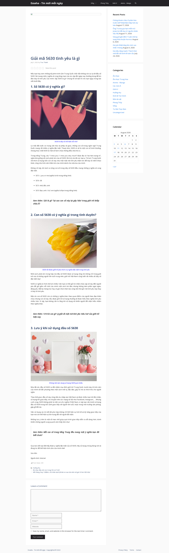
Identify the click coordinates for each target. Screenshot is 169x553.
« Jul (114, 166)
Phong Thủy (105, 3)
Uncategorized (118, 112)
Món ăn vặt (117, 99)
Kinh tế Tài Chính (119, 96)
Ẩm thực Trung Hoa (120, 79)
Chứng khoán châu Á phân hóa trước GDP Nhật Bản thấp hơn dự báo (125, 22)
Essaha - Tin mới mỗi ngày (47, 3)
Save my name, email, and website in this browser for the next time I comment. (63, 531)
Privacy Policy (123, 550)
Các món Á (117, 86)
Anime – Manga (126, 3)
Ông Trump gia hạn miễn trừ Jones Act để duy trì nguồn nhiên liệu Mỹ (125, 31)
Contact (138, 550)
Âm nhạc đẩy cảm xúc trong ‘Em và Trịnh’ (46, 470)
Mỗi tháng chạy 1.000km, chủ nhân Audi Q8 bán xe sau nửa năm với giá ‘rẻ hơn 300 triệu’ (61, 472)
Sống (92, 3)
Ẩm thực (116, 76)
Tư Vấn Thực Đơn (119, 109)
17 (115, 152)
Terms (132, 550)
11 (118, 148)
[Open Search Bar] (135, 3)
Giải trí (115, 3)
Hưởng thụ (36, 468)
